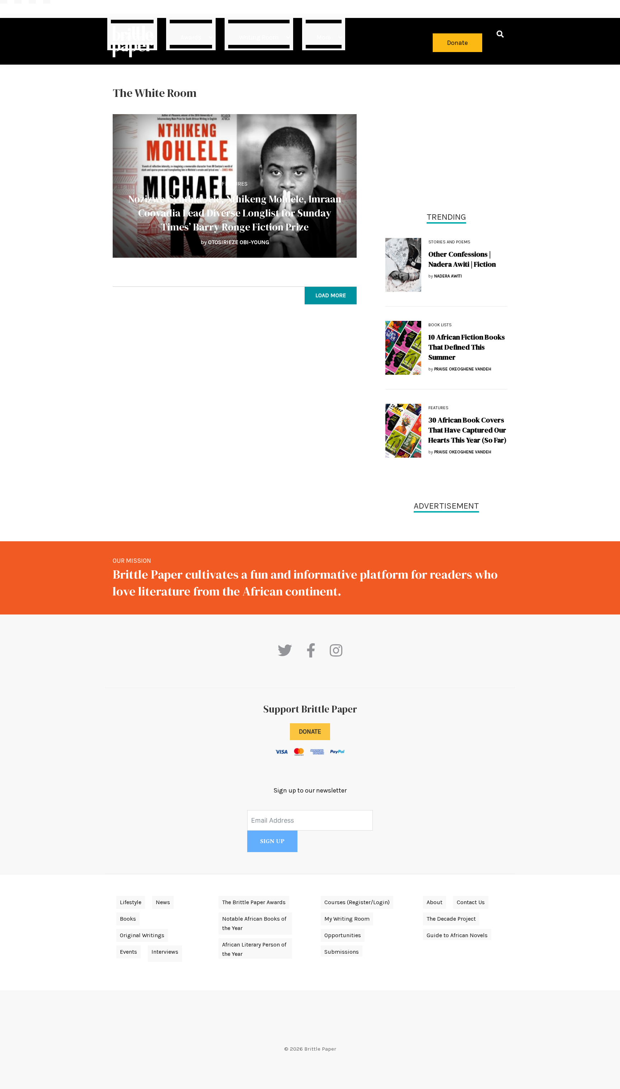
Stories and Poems (449, 241)
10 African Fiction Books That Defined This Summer (466, 347)
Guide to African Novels (457, 935)
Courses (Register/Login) (357, 902)
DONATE (310, 731)
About (434, 902)
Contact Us (471, 902)
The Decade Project (451, 918)
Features (235, 183)
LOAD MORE (330, 295)
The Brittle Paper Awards (254, 902)
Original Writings (142, 935)
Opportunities (342, 935)
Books (128, 918)
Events (128, 951)
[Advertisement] (446, 136)
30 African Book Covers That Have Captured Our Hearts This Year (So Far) (467, 430)
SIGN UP (272, 841)
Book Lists (440, 324)
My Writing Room (347, 918)
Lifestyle (130, 902)
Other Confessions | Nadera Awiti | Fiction (462, 259)
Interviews (164, 951)
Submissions (341, 951)
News (163, 902)
